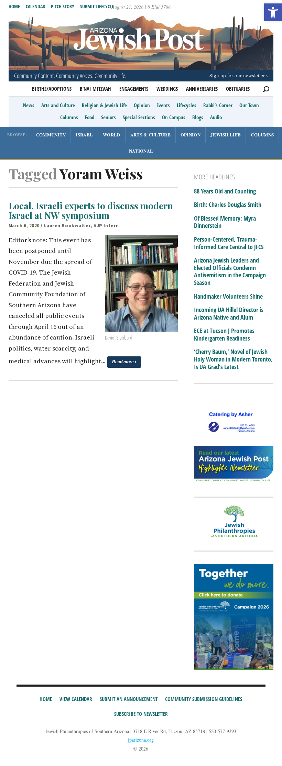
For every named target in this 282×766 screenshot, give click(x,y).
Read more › (124, 361)
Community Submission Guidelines (203, 699)
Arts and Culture (58, 105)
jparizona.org (141, 739)
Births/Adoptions (52, 88)
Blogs (197, 117)
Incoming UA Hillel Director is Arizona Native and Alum (228, 313)
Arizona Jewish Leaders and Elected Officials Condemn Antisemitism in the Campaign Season (230, 271)
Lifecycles (186, 105)
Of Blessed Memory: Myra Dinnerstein (225, 222)
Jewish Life (225, 134)
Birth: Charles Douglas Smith (227, 205)
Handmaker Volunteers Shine (228, 296)
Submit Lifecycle (97, 6)
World (111, 134)
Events (163, 105)
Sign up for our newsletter (237, 75)
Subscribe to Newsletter (141, 713)
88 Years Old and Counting (225, 191)
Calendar (35, 6)
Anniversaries (202, 88)
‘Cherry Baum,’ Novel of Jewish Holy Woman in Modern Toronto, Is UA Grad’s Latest (233, 359)
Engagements (133, 88)
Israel (84, 134)
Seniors (108, 117)
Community (51, 134)
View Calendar (75, 699)
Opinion (142, 105)
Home (14, 6)
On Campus (173, 117)
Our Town (249, 105)
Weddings (167, 88)
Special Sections (139, 117)
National (141, 150)
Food (89, 117)
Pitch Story (62, 6)
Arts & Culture (150, 134)
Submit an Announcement (129, 699)
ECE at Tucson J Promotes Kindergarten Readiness (224, 334)
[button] (273, 12)
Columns (69, 117)
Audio (216, 117)
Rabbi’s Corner (217, 105)
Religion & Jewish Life (104, 105)
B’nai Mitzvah (95, 88)
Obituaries (238, 88)
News (28, 105)
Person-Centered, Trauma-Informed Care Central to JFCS (228, 243)
